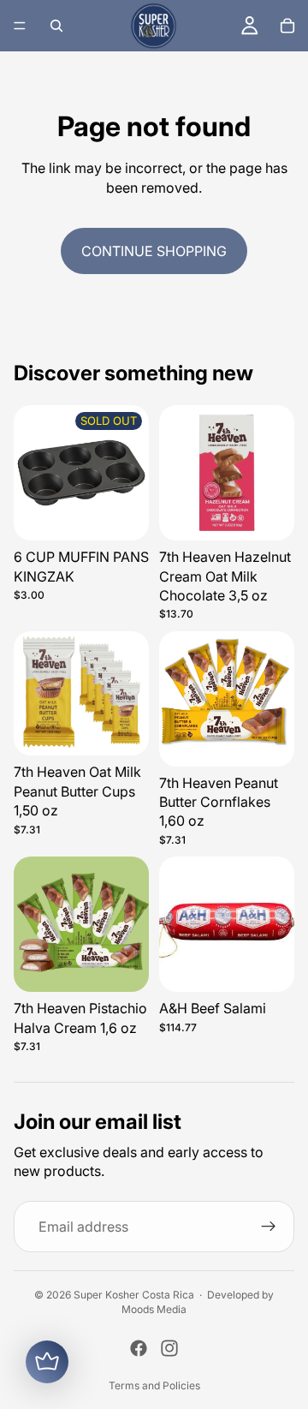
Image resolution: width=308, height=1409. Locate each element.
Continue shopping (154, 251)
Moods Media (154, 1309)
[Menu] (19, 25)
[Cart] (287, 26)
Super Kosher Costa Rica (134, 1294)
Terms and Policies (154, 1385)
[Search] (56, 26)
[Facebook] (138, 1348)
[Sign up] (269, 1227)
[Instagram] (169, 1348)
